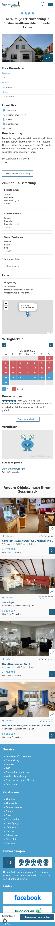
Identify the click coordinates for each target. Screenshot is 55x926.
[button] (5, 921)
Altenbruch (11, 799)
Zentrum (10, 843)
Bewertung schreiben (27, 419)
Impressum (11, 784)
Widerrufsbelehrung (16, 776)
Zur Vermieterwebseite (13, 468)
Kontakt (10, 764)
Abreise (5, 92)
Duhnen (10, 811)
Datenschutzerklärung (17, 772)
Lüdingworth (12, 827)
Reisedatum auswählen (37, 917)
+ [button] (6, 303)
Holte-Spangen (13, 823)
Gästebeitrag (12, 760)
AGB (8, 768)
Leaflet (50, 333)
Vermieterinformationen (18, 756)
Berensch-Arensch (15, 807)
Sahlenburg (12, 835)
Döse (8, 815)
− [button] (6, 307)
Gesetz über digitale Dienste (20, 780)
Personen (6, 73)
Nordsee (10, 831)
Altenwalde (11, 803)
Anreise (5, 82)
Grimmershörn (13, 819)
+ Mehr (7, 203)
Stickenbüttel (12, 839)
